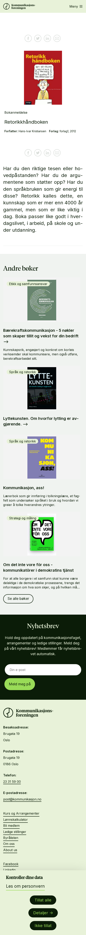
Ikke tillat (43, 925)
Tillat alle (43, 900)
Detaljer (40, 912)
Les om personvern (25, 886)
